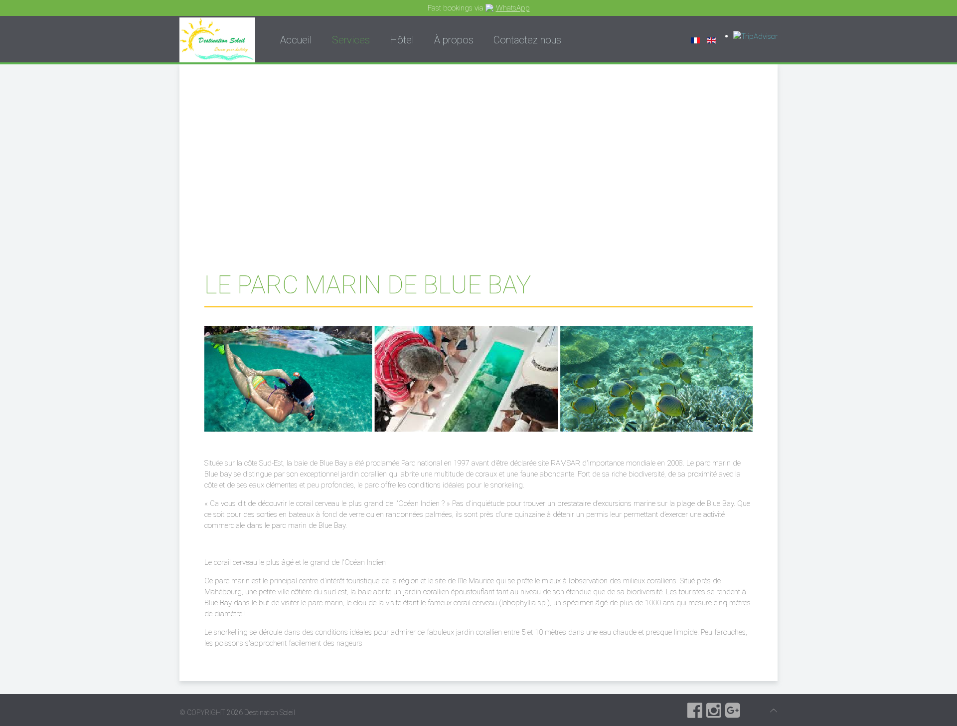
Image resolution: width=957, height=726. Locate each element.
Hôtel (402, 40)
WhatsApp (513, 7)
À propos (454, 40)
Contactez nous (527, 40)
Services (351, 40)
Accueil (296, 40)
